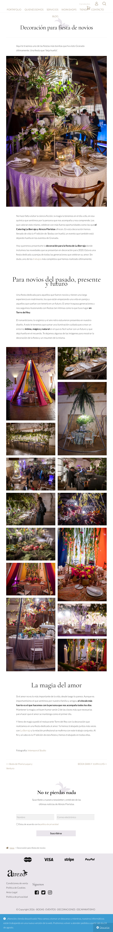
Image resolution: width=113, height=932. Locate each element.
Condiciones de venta (17, 883)
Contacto (97, 9)
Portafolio (14, 9)
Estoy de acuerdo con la (39, 824)
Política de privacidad (17, 896)
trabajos (37, 258)
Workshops (69, 9)
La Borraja (25, 730)
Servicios (52, 9)
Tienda (84, 9)
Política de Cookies (15, 887)
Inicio (12, 848)
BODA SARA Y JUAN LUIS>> (92, 763)
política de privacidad (49, 824)
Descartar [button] (105, 927)
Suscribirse (56, 833)
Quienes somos (34, 9)
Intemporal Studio (37, 750)
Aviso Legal (11, 892)
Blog (55, 16)
